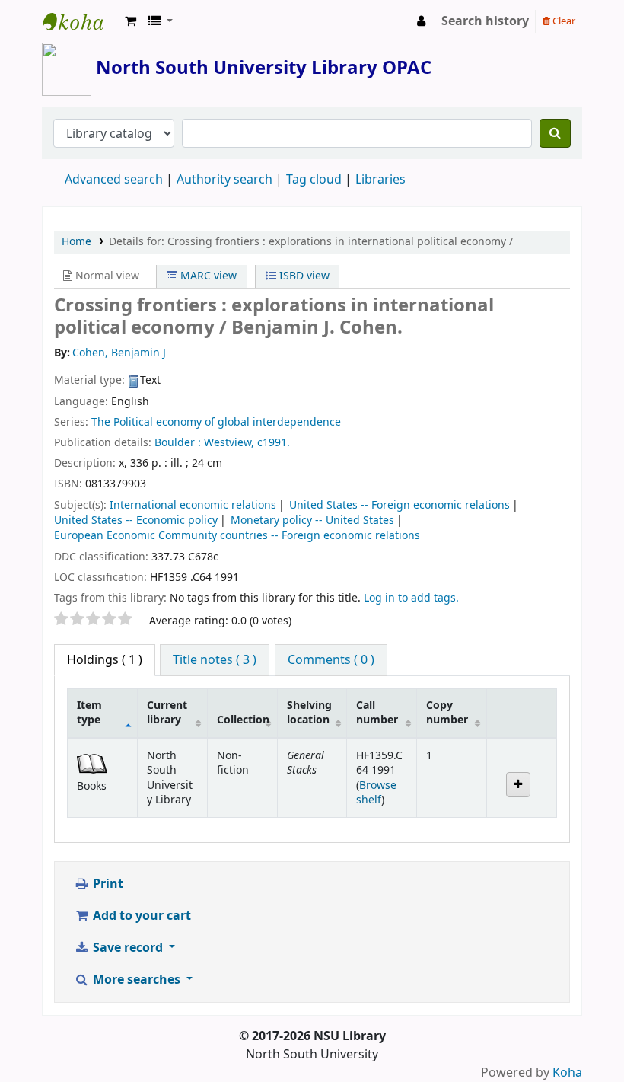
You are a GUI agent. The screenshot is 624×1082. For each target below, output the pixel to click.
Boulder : (177, 443)
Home (76, 242)
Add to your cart (140, 916)
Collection (243, 720)
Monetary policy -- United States (312, 520)
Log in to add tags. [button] (411, 598)
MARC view (207, 276)
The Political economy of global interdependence (216, 422)
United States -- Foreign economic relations (399, 505)
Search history (485, 21)
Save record (128, 948)
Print (106, 884)
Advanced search (114, 180)
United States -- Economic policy (136, 520)
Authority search (224, 180)
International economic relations (193, 505)
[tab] (214, 660)
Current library (167, 712)
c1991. (273, 443)
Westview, (229, 443)
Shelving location (309, 712)
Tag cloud (314, 180)
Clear (562, 21)
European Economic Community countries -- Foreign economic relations (237, 536)
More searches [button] (136, 980)
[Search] (555, 133)
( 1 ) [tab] (104, 660)
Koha (567, 1073)
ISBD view (303, 276)
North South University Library (81, 21)
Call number (377, 712)
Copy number (447, 712)
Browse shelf (376, 792)
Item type (89, 712)
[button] (130, 21)
